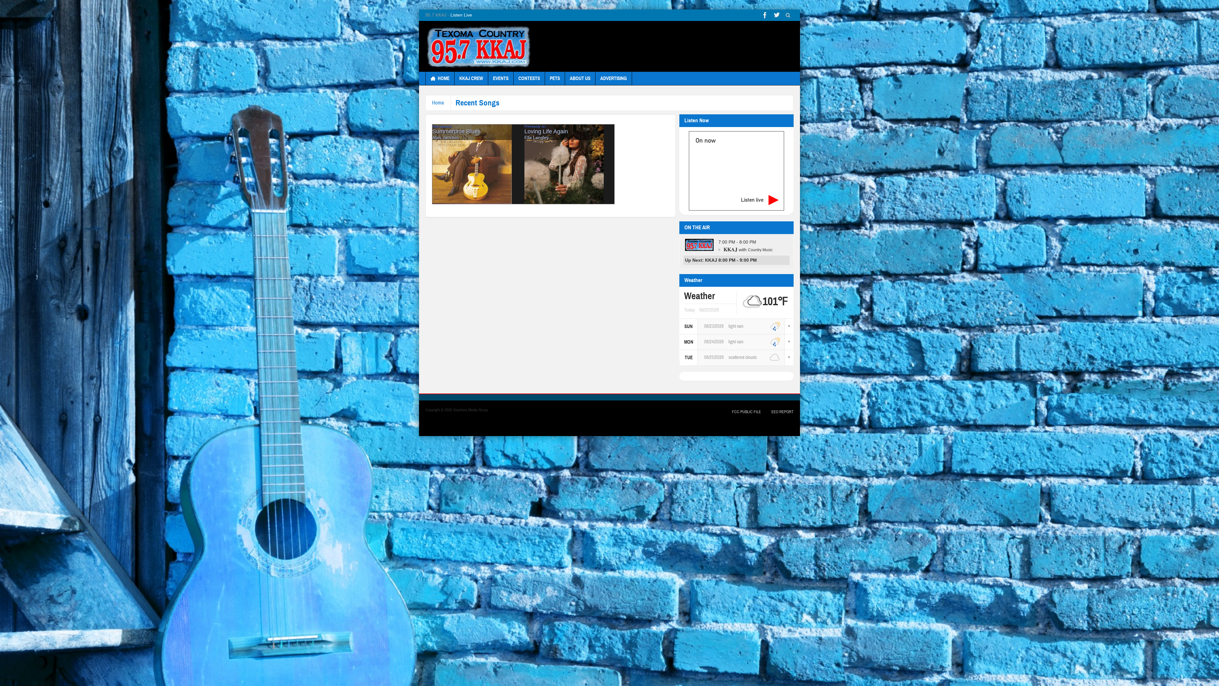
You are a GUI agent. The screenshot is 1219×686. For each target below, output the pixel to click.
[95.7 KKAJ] (478, 46)
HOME (444, 78)
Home (438, 102)
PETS (555, 78)
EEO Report (782, 411)
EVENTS (501, 78)
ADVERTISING (613, 78)
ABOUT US (580, 78)
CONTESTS (529, 78)
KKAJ (730, 249)
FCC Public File (746, 411)
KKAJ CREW (471, 78)
